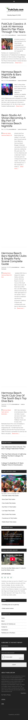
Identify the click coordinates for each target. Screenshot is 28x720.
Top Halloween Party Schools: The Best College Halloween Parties (13, 448)
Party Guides (15, 495)
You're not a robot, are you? (7, 652)
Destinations (4, 630)
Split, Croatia (5, 514)
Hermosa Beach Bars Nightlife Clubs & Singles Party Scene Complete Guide (14, 258)
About (2, 621)
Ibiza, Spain (5, 499)
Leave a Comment (21, 35)
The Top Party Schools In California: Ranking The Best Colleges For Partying (13, 456)
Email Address (4, 646)
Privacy (9, 694)
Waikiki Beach (6, 522)
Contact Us (4, 627)
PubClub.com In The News (8, 633)
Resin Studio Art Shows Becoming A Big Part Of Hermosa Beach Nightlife (13, 121)
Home (3, 618)
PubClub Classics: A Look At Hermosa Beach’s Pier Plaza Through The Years (13, 27)
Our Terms (3, 694)
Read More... (24, 693)
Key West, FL (5, 507)
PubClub (14, 9)
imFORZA (17, 714)
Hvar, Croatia (5, 503)
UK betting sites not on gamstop (10, 604)
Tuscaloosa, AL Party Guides (9, 518)
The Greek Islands (7, 495)
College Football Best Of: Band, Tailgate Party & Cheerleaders (12, 464)
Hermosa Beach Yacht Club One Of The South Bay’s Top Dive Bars (14, 397)
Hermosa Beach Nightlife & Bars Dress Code (11, 74)
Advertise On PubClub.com (8, 624)
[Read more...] (18, 62)
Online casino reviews (8, 608)
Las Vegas (5, 510)
